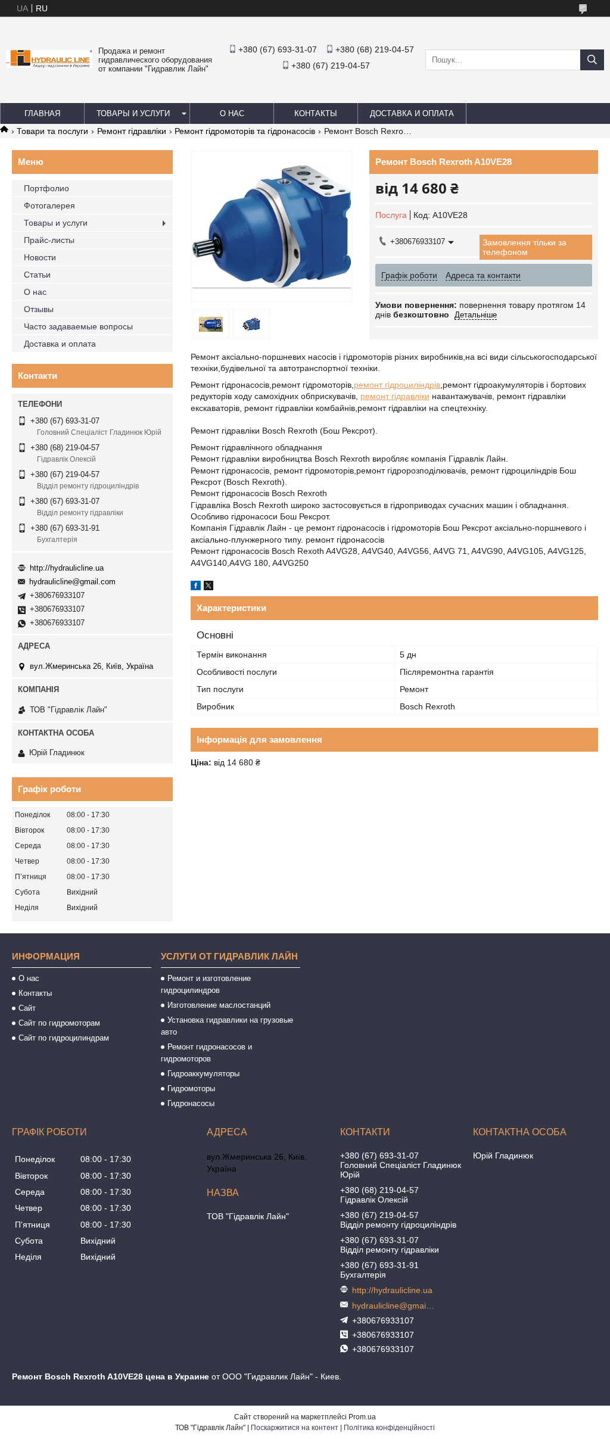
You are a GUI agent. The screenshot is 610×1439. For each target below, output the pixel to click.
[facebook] (196, 587)
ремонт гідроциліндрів (397, 385)
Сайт (27, 1008)
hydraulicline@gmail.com (72, 581)
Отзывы (39, 309)
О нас (232, 113)
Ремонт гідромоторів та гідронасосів (245, 131)
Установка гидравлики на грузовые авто (227, 1026)
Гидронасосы (190, 1103)
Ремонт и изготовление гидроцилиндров (206, 984)
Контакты (315, 113)
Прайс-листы (49, 240)
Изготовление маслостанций (218, 1005)
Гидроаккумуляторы (203, 1073)
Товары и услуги (133, 113)
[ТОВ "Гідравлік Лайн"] (49, 65)
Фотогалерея (49, 205)
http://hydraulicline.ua (67, 567)
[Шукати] (592, 59)
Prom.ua (362, 1417)
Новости (40, 257)
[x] (208, 587)
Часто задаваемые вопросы (78, 326)
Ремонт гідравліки (131, 131)
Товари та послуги (52, 131)
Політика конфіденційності (389, 1428)
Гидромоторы (191, 1088)
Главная (42, 113)
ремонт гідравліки (395, 396)
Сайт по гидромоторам (59, 1022)
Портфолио (46, 188)
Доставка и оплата (412, 113)
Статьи (37, 274)
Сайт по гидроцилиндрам (63, 1037)
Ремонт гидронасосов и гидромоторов (206, 1052)
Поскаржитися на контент (294, 1428)
